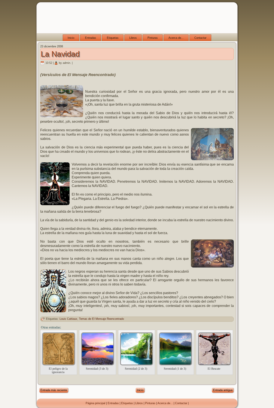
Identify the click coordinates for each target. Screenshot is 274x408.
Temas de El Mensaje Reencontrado (101, 318)
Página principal (95, 403)
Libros (133, 37)
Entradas (90, 37)
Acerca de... (176, 37)
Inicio (71, 37)
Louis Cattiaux (68, 318)
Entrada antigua (222, 390)
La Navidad (60, 53)
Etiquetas (113, 37)
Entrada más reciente (53, 390)
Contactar (200, 37)
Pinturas (152, 37)
